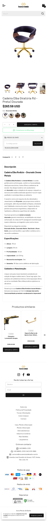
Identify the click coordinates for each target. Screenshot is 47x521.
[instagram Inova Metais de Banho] (18, 374)
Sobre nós (23, 407)
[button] (23, 130)
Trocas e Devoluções (23, 413)
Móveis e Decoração (23, 428)
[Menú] (4, 5)
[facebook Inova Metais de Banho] (23, 374)
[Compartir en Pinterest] (23, 157)
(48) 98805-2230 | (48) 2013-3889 (25, 451)
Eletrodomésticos (24, 431)
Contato (23, 419)
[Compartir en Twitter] (19, 157)
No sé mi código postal (11, 147)
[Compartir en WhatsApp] (12, 157)
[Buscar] (42, 13)
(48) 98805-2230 (25, 448)
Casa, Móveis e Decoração (23, 425)
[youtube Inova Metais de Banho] (28, 374)
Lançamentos (23, 439)
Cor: (10, 111)
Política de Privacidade (23, 410)
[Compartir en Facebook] (15, 157)
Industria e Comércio (23, 434)
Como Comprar (23, 416)
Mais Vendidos (23, 436)
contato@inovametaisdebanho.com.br (25, 454)
